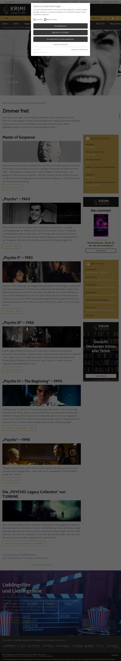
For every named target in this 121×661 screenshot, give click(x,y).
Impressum (74, 49)
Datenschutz (84, 49)
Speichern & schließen (60, 32)
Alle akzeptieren (60, 26)
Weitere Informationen (60, 44)
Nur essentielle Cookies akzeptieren (60, 39)
